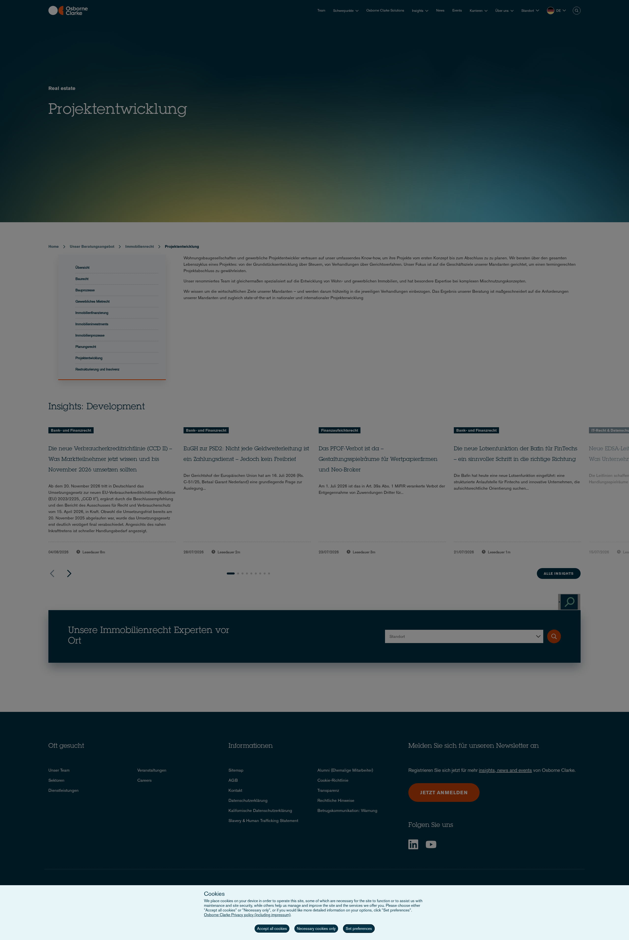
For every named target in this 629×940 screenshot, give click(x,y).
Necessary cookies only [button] (316, 928)
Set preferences (359, 928)
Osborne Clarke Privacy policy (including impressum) (247, 914)
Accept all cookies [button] (272, 928)
